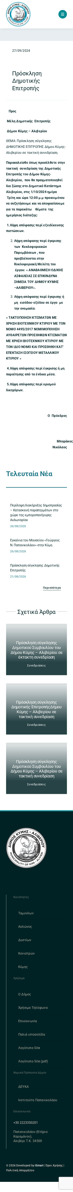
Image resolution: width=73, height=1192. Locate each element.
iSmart (39, 1165)
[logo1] (18, 3)
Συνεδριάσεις (36, 665)
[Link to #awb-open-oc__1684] (62, 14)
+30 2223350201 (25, 1123)
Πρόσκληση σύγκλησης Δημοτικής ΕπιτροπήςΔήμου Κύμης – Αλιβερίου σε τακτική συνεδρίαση (36, 709)
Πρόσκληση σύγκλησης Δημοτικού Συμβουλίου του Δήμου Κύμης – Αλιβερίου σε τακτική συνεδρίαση (37, 768)
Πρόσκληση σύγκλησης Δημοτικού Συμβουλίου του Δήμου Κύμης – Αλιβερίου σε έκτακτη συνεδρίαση (37, 650)
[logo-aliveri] (26, 829)
